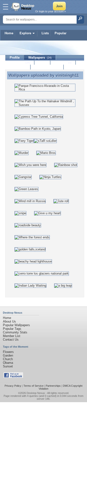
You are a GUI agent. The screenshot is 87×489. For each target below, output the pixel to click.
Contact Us (11, 339)
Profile (15, 57)
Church (8, 359)
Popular (60, 33)
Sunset (8, 366)
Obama (8, 363)
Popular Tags (12, 329)
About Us (9, 321)
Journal (63, 62)
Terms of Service (33, 385)
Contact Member (47, 67)
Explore (25, 33)
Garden (8, 355)
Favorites (20, 62)
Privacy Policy (13, 385)
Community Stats (15, 332)
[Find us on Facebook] (13, 377)
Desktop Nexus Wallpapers (23, 7)
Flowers (8, 352)
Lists (45, 33)
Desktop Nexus (36, 393)
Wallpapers (40, 57)
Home (9, 33)
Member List (11, 336)
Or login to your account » (50, 11)
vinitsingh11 (67, 75)
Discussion (18, 67)
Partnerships (53, 385)
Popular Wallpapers (16, 325)
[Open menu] (5, 7)
